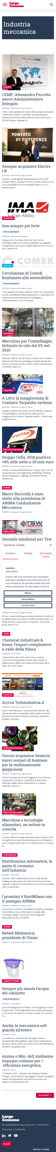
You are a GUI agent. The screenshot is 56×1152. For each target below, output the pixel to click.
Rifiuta (28, 593)
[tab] (10, 554)
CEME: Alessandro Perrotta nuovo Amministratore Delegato (26, 99)
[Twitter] (9, 1135)
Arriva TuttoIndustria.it (23, 702)
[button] (51, 545)
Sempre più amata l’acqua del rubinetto (25, 991)
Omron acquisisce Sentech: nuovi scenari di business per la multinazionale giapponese (26, 762)
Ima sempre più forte (21, 225)
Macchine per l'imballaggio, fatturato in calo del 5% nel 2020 (27, 346)
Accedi (6, 1144)
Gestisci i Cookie (41, 1149)
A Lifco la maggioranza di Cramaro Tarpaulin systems (27, 400)
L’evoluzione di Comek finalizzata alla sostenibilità (27, 275)
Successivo (44, 1095)
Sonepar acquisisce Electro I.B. (26, 168)
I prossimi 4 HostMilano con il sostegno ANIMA (27, 899)
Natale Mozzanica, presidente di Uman (20, 935)
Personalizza (28, 599)
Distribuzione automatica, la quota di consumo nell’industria (27, 866)
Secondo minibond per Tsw (27, 539)
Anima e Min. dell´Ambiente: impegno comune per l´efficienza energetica (28, 1061)
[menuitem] (8, 1129)
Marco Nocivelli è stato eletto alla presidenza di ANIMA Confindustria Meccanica (23, 500)
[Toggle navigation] (5, 4)
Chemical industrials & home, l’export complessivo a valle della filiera (26, 645)
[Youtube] (16, 1135)
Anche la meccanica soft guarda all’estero (24, 1028)
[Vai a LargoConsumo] (16, 4)
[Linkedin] (3, 1135)
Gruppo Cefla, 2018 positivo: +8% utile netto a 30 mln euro (28, 459)
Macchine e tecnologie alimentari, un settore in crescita (23, 825)
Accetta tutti (28, 605)
